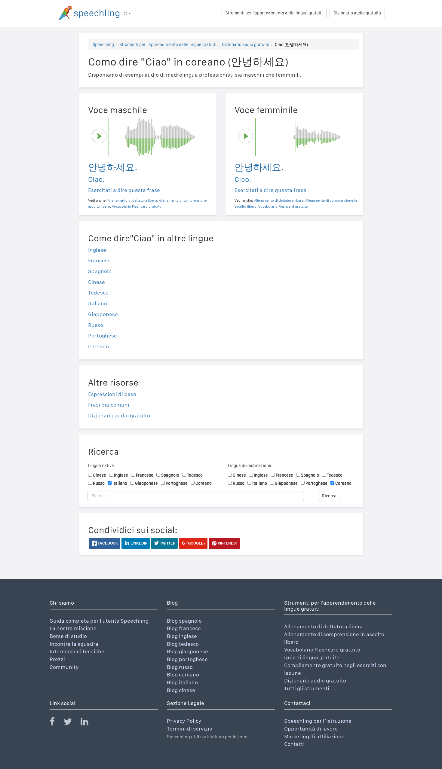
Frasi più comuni (108, 404)
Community (64, 667)
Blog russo (180, 667)
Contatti (294, 744)
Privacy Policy (184, 721)
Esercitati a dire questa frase (124, 190)
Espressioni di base (112, 394)
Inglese (97, 250)
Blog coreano (183, 674)
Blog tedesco (183, 644)
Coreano (98, 346)
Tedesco (98, 292)
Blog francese (184, 628)
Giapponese (103, 314)
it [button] (126, 13)
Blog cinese (181, 690)
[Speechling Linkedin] (88, 723)
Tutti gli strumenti (306, 688)
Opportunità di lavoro (311, 728)
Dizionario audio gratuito (357, 13)
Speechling (103, 44)
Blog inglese (182, 636)
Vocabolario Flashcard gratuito (322, 649)
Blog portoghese (187, 659)
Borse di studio (68, 636)
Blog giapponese (187, 651)
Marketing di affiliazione (314, 736)
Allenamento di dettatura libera (323, 626)
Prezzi (57, 659)
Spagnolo (100, 271)
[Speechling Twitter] (71, 723)
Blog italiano (182, 682)
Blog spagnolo (184, 621)
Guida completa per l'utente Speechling (99, 621)
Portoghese (102, 335)
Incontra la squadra (74, 644)
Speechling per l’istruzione (317, 721)
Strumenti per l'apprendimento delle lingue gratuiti (274, 13)
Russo (95, 325)
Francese (99, 260)
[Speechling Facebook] (56, 723)
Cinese (96, 282)
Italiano (97, 303)
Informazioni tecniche (77, 651)
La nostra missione (73, 628)
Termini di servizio (189, 728)
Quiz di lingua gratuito (311, 657)
